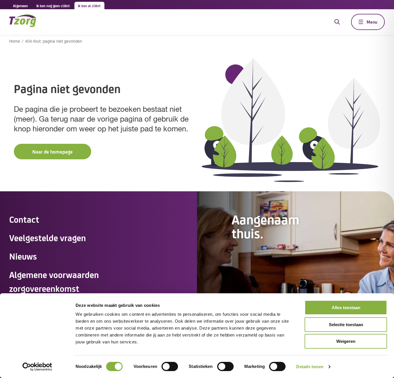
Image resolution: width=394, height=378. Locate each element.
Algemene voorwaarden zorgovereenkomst (54, 281)
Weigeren (345, 341)
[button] (52, 152)
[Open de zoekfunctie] (337, 22)
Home (14, 41)
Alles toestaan (346, 307)
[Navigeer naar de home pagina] (22, 21)
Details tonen (309, 366)
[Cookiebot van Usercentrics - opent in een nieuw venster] (37, 366)
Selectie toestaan (346, 324)
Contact (24, 219)
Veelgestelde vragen (47, 237)
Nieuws (23, 256)
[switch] (170, 366)
